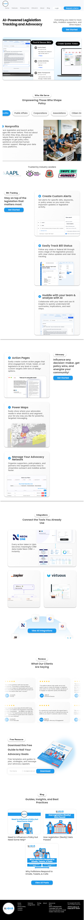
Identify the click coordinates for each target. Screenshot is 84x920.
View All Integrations (42, 630)
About (42, 8)
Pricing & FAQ (24, 8)
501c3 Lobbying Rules (55, 906)
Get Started (72, 29)
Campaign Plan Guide (55, 908)
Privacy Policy (22, 906)
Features (15, 8)
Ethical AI (35, 8)
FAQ (38, 905)
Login (57, 8)
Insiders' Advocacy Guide (56, 912)
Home (7, 8)
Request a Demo (72, 8)
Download (45, 771)
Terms (19, 905)
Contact (20, 908)
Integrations (31, 905)
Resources (52, 903)
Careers (20, 910)
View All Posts (42, 882)
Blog (48, 8)
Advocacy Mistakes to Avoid (57, 910)
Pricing (39, 903)
